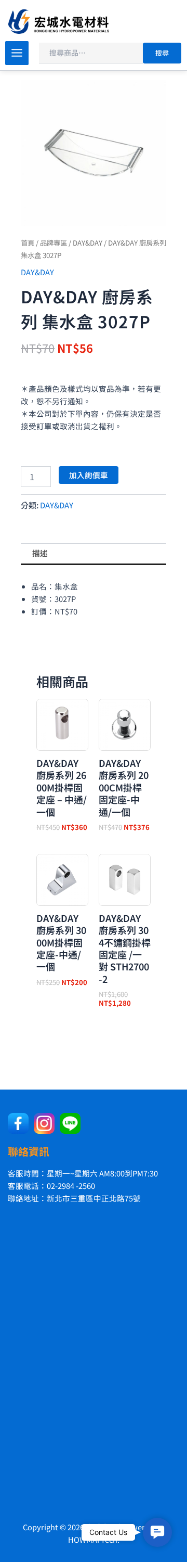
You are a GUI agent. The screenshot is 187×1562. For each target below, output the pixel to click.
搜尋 (162, 53)
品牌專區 (53, 242)
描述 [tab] (40, 552)
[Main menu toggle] (17, 53)
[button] (157, 1532)
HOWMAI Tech (92, 1539)
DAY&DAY (87, 242)
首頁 (27, 242)
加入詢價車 (88, 474)
